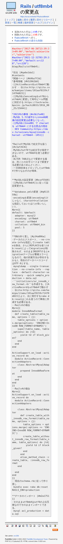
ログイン (48, 22)
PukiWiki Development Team (37, 539)
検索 (20, 22)
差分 (26, 19)
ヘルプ (38, 22)
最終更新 (28, 22)
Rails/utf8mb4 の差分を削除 (29, 40)
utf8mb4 (43, 6)
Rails (25, 6)
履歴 (32, 19)
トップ (9, 19)
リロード (47, 19)
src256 (16, 536)
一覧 (13, 22)
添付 (39, 19)
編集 (19, 19)
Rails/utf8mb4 (21, 37)
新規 (7, 22)
